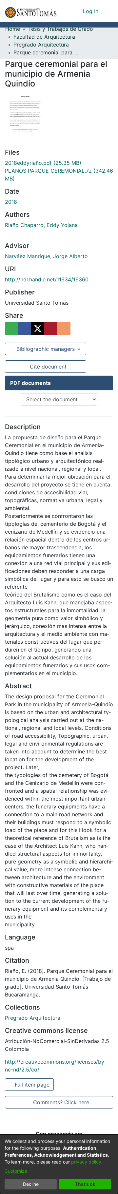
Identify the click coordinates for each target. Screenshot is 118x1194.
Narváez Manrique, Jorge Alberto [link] (46, 256)
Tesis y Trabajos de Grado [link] (60, 29)
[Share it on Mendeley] (50, 328)
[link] (43, 163)
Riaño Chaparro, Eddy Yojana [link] (41, 225)
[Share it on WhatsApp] (11, 328)
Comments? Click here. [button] (61, 1102)
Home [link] (12, 29)
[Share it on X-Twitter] (37, 328)
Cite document (48, 366)
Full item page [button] (32, 1084)
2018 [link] (11, 202)
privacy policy (86, 1162)
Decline (31, 1184)
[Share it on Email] (63, 328)
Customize (16, 1171)
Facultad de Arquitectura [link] (44, 36)
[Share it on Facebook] (24, 328)
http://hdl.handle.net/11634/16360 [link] (46, 279)
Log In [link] (91, 11)
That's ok (85, 1184)
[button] (30, 11)
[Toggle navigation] (108, 11)
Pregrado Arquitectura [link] (41, 44)
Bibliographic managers (45, 349)
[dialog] (59, 1164)
